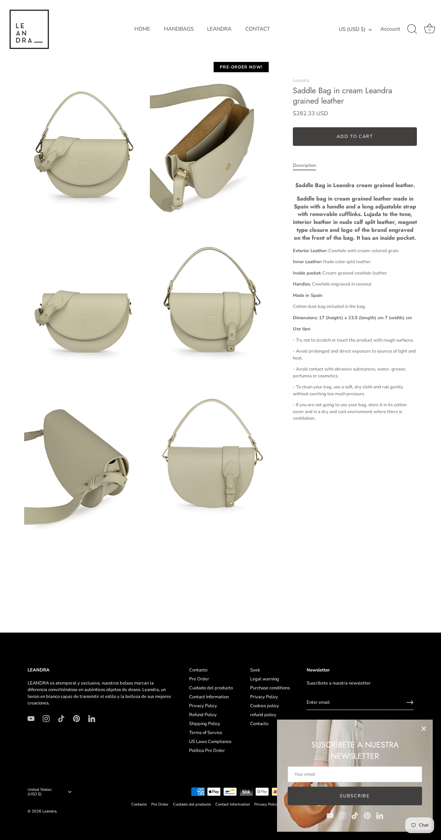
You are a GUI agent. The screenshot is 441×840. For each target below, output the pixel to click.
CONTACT (257, 28)
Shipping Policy (204, 724)
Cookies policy (264, 706)
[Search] (412, 29)
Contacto (198, 670)
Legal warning (264, 679)
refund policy (263, 715)
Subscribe (355, 796)
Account (390, 29)
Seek (255, 670)
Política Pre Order (207, 750)
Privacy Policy (203, 706)
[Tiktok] (354, 815)
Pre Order (199, 679)
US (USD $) (352, 29)
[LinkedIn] (379, 815)
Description (304, 165)
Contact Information (209, 697)
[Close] (423, 728)
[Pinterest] (367, 815)
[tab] (308, 165)
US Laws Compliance (210, 742)
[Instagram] (342, 815)
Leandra (301, 80)
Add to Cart (355, 136)
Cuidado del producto (211, 688)
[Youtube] (330, 815)
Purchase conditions (270, 688)
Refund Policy (203, 715)
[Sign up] (410, 702)
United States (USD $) (39, 792)
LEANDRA (219, 28)
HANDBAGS (179, 28)
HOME (142, 28)
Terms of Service (205, 733)
